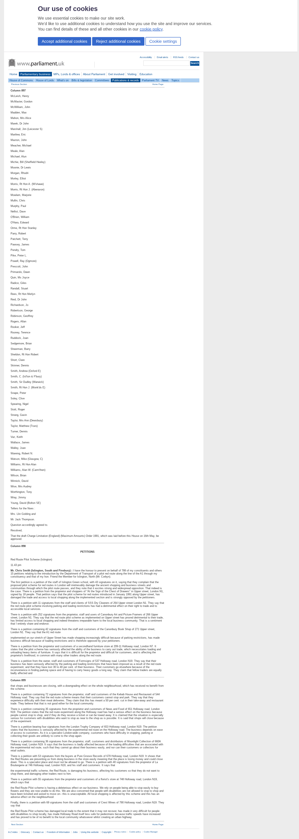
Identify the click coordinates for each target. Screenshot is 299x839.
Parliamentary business (35, 74)
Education (146, 74)
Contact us (194, 57)
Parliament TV (150, 80)
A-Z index (13, 832)
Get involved (116, 74)
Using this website (90, 832)
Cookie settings (163, 41)
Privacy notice (120, 832)
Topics (175, 80)
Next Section (17, 824)
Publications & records (125, 80)
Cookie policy (135, 832)
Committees (102, 80)
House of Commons (21, 80)
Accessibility (146, 57)
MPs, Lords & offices (66, 74)
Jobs (75, 832)
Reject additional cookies (118, 41)
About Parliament (94, 74)
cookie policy (151, 29)
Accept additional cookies (64, 41)
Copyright (106, 832)
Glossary (25, 832)
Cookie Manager (151, 832)
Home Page (158, 84)
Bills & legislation (82, 80)
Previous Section (19, 84)
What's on (63, 80)
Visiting (131, 74)
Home (13, 74)
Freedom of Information (58, 832)
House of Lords (45, 80)
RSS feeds (178, 57)
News (165, 80)
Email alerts (162, 57)
